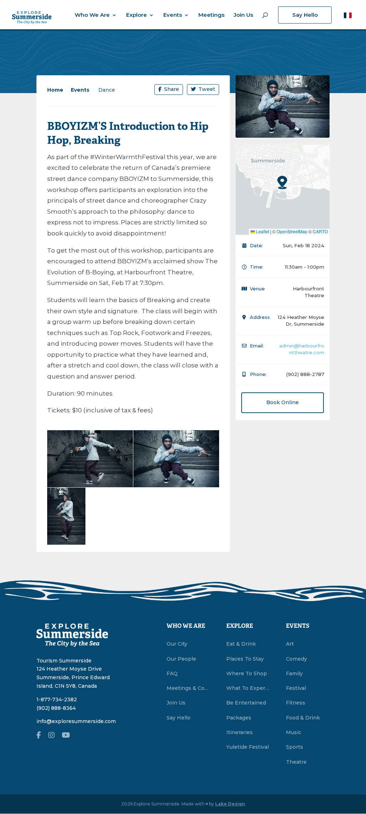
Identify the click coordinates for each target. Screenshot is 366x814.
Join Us (243, 15)
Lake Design (230, 804)
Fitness (295, 702)
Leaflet (262, 231)
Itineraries (239, 732)
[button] (348, 15)
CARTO (320, 231)
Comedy (296, 659)
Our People (181, 659)
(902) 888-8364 (56, 708)
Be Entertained (246, 702)
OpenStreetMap (292, 231)
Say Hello (305, 14)
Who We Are (92, 15)
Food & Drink (303, 717)
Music (293, 732)
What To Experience (248, 688)
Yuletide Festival (247, 747)
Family (294, 673)
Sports (294, 747)
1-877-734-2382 (56, 699)
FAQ (172, 673)
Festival (296, 688)
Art (290, 644)
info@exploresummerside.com (76, 721)
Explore (136, 15)
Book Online (282, 402)
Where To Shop (246, 673)
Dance (106, 90)
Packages (238, 717)
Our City (177, 644)
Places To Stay (245, 659)
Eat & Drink (241, 644)
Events (172, 15)
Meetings (211, 15)
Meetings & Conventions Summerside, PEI (188, 688)
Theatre (296, 762)
